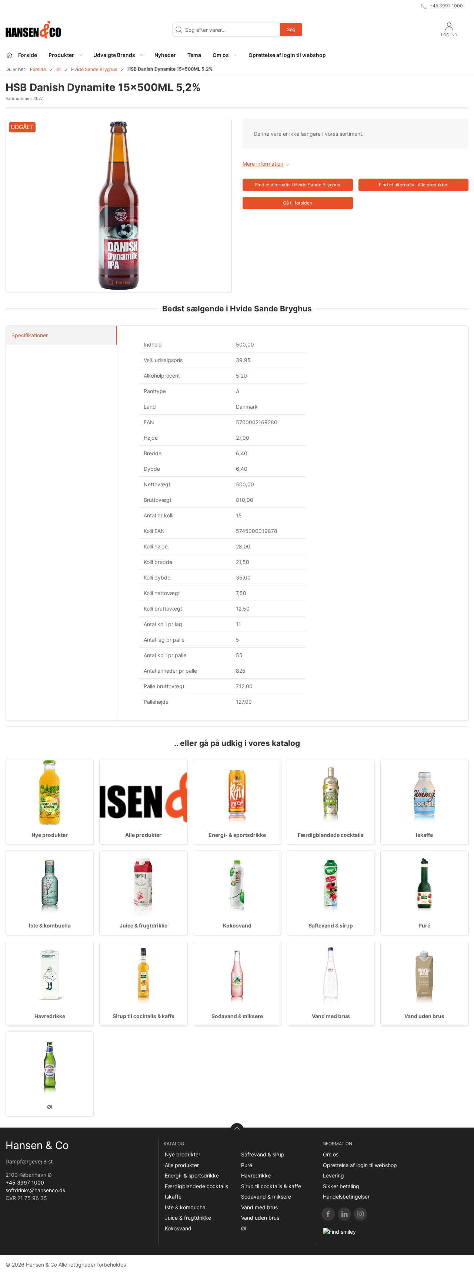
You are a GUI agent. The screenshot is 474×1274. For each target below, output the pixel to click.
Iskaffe (424, 835)
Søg (291, 29)
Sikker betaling (341, 1186)
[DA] (33, 29)
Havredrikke (49, 1016)
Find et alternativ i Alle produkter (413, 184)
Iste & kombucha (50, 925)
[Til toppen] (237, 1129)
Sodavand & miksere (237, 1016)
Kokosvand (237, 925)
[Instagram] (360, 1214)
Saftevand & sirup (330, 925)
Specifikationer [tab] (29, 335)
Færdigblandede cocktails (331, 835)
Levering (333, 1175)
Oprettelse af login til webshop (360, 1165)
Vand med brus (331, 1016)
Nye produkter (49, 835)
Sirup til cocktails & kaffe (143, 1016)
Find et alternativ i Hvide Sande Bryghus (297, 184)
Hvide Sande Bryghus (94, 69)
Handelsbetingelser (346, 1196)
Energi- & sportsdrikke (237, 835)
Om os (330, 1154)
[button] (65, 55)
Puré (424, 925)
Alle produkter (143, 835)
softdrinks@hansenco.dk (36, 1190)
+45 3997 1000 (25, 1182)
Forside (38, 69)
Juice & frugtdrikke (143, 925)
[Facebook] (328, 1214)
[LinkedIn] (344, 1214)
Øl (58, 69)
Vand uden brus (424, 1016)
